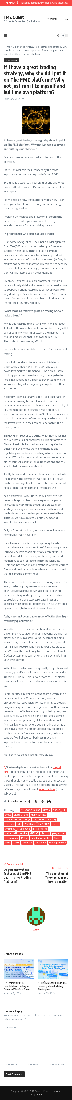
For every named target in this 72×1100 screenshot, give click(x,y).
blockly (56, 809)
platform (45, 833)
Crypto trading (21, 814)
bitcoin (46, 809)
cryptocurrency (38, 814)
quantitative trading (41, 838)
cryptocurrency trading (44, 819)
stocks (16, 842)
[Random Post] (57, 35)
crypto (8, 814)
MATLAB (34, 833)
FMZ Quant (14, 17)
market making (39, 828)
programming (11, 838)
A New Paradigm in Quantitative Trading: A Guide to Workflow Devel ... (18, 986)
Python (24, 838)
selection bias (47, 789)
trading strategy (57, 842)
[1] (33, 298)
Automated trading (30, 809)
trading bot (41, 842)
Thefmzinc (27, 842)
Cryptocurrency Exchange (17, 819)
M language (23, 828)
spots (7, 842)
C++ (64, 809)
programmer (58, 833)
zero (36, 929)
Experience (19, 46)
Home (7, 46)
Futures (55, 824)
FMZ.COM (43, 824)
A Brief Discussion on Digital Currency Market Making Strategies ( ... (52, 986)
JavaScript (10, 828)
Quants (57, 838)
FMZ (19, 824)
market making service (16, 833)
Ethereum (9, 824)
